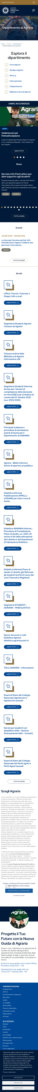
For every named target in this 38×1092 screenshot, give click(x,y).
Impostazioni (18, 1077)
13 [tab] (19, 209)
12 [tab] (36, 207)
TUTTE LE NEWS (19, 216)
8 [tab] (23, 207)
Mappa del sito (7, 1014)
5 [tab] (14, 207)
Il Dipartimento (16, 86)
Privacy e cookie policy (9, 1072)
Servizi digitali (7, 1035)
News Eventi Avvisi (8, 2)
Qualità (5, 1000)
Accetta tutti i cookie (19, 895)
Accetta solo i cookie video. (19, 891)
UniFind (5, 992)
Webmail (5, 1024)
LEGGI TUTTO (20, 151)
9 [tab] (26, 207)
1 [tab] (14, 157)
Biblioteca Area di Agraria (20, 92)
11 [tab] (33, 207)
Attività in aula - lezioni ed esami (12, 1038)
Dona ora (5, 1046)
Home (3, 44)
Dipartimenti (17, 44)
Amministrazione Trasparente (12, 994)
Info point (6, 1016)
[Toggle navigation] (33, 10)
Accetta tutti (18, 1088)
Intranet (5, 1032)
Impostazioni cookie (9, 1011)
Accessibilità (6, 1003)
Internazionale (16, 81)
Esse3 (5, 1027)
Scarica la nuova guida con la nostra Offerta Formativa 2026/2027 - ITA (19, 964)
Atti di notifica (7, 1005)
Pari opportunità (8, 1043)
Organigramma (7, 989)
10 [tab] (30, 207)
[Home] (10, 10)
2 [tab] (17, 157)
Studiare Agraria (16, 70)
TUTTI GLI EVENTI (19, 260)
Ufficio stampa (7, 1040)
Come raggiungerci (9, 1048)
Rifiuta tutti (18, 1083)
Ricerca (13, 75)
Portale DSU (6, 1029)
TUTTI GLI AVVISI (19, 781)
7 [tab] (20, 207)
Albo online (6, 997)
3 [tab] (20, 157)
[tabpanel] (19, 130)
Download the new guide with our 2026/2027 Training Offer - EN (15, 970)
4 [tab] (23, 157)
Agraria (6, 250)
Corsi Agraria (15, 65)
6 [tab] (17, 207)
